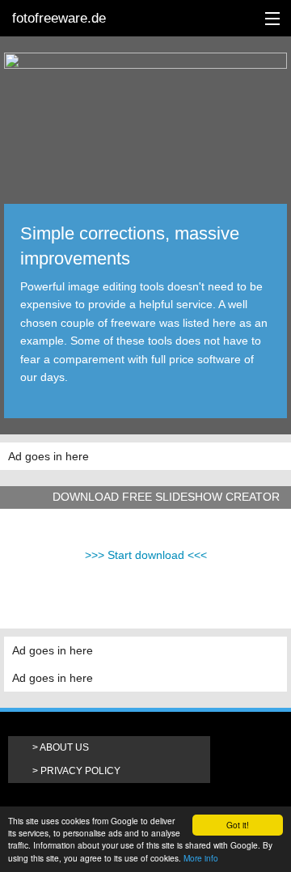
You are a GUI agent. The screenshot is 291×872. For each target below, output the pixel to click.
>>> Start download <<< (146, 554)
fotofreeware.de (59, 18)
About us (64, 747)
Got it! (237, 825)
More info (200, 858)
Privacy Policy (80, 771)
